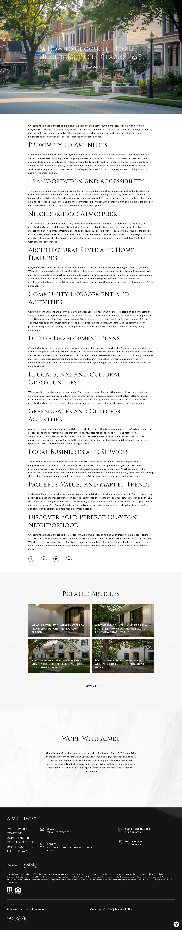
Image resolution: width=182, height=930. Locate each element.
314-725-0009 (133, 844)
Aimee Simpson (91, 545)
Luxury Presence (33, 909)
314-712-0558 (133, 832)
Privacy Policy (124, 909)
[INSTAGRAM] (17, 918)
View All (91, 686)
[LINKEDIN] (25, 918)
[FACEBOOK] (10, 918)
